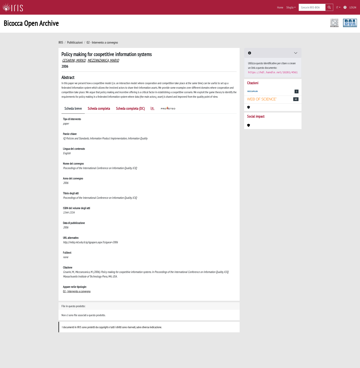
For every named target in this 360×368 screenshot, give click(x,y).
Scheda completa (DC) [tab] (130, 108)
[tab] (153, 109)
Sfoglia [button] (289, 7)
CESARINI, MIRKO (73, 60)
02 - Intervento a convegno (102, 42)
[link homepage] (14, 7)
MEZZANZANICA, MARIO (103, 60)
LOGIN (353, 7)
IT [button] (337, 7)
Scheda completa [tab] (99, 108)
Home (280, 7)
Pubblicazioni (75, 42)
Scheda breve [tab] (73, 108)
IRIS (60, 42)
